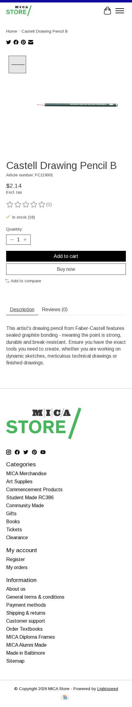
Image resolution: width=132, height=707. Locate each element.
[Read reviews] (26, 204)
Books (13, 521)
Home (11, 31)
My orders (17, 567)
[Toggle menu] (120, 11)
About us (15, 589)
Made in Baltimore (25, 653)
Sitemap (15, 661)
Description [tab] (22, 309)
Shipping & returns (25, 613)
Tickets (14, 529)
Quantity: (14, 229)
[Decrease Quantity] (12, 240)
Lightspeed (107, 688)
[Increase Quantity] (25, 240)
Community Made (25, 505)
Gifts (11, 513)
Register (15, 559)
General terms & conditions (35, 597)
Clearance (17, 537)
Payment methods (26, 605)
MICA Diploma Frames (30, 637)
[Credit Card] (65, 698)
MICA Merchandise (26, 473)
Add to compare (26, 281)
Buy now (66, 269)
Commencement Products (34, 489)
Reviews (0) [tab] (55, 309)
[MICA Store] (19, 10)
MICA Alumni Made (26, 645)
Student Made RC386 (30, 497)
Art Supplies (19, 481)
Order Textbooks (24, 629)
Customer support (25, 621)
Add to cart (66, 256)
